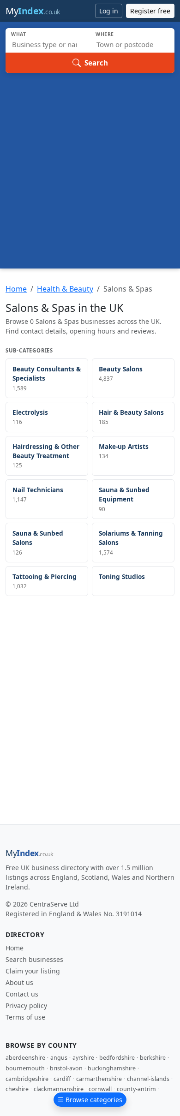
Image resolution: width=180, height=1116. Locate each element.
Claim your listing (33, 971)
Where (105, 34)
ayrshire (83, 1058)
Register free (150, 10)
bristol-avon (66, 1068)
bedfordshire (117, 1058)
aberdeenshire (25, 1058)
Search (96, 62)
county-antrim (136, 1089)
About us (19, 982)
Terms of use (25, 1017)
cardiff (62, 1079)
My (33, 11)
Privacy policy (26, 1005)
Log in (108, 10)
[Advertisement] (90, 167)
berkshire (153, 1058)
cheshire (17, 1089)
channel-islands (148, 1079)
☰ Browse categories (90, 1099)
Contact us (22, 994)
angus (58, 1058)
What (18, 34)
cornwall (100, 1089)
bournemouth (25, 1068)
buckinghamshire (112, 1068)
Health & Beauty (65, 289)
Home (16, 289)
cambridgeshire (27, 1079)
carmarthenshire (99, 1079)
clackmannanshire (59, 1089)
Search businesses (34, 959)
